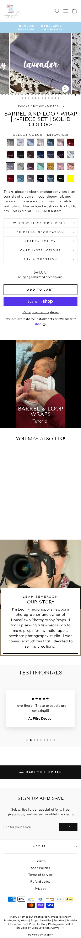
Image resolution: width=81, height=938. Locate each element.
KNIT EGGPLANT (60, 155)
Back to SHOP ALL (43, 772)
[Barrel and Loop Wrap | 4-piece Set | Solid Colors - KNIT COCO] (27, 509)
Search (40, 861)
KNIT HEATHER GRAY (10, 143)
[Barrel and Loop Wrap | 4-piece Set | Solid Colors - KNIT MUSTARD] (22, 517)
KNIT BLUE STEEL (50, 143)
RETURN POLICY (40, 241)
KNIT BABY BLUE (30, 143)
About (39, 846)
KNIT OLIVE (60, 178)
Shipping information (40, 232)
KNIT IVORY (70, 155)
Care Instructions (40, 250)
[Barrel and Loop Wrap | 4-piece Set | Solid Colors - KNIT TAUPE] (22, 521)
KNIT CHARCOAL (20, 155)
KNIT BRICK (70, 143)
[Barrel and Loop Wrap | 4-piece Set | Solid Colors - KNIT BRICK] (12, 509)
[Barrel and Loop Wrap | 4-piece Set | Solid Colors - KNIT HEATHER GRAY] (8, 505)
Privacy (40, 889)
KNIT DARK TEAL (40, 155)
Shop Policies (40, 868)
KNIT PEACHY (70, 167)
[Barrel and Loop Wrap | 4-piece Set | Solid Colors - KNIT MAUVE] (12, 517)
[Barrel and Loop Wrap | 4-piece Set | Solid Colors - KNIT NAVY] (27, 521)
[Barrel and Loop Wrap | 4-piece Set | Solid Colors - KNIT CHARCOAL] (22, 509)
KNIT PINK (60, 167)
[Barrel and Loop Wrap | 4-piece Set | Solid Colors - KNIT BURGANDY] (17, 509)
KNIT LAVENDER (10, 167)
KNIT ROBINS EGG (20, 178)
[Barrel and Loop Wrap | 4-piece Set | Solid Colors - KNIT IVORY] (22, 513)
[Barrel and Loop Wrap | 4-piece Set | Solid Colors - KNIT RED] (12, 521)
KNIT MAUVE (30, 167)
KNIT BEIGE (40, 143)
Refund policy (40, 881)
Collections (36, 106)
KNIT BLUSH (60, 143)
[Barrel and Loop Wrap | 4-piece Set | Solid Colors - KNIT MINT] (17, 517)
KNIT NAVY (40, 178)
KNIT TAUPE (30, 178)
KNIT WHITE (20, 143)
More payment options (40, 312)
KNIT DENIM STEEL (50, 155)
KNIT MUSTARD (50, 167)
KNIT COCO (30, 155)
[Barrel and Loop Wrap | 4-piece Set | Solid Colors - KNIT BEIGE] (22, 505)
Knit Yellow (70, 178)
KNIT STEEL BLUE (50, 178)
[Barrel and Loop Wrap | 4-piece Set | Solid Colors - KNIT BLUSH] (8, 509)
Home (21, 106)
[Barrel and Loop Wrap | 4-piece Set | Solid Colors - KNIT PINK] (27, 517)
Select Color (40, 134)
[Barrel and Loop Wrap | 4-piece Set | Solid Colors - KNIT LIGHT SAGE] (8, 517)
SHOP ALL (54, 106)
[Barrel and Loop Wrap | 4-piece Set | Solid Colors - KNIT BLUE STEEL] (27, 505)
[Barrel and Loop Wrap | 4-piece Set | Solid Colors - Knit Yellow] (22, 525)
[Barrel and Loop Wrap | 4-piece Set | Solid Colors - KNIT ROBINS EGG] (17, 521)
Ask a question (40, 259)
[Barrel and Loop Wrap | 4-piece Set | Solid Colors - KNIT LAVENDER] (27, 513)
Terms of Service (40, 875)
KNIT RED (10, 178)
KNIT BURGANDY (10, 155)
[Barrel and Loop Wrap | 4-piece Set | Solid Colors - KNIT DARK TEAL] (8, 513)
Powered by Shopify (40, 934)
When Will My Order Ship (40, 223)
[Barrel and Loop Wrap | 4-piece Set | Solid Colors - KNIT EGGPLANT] (17, 513)
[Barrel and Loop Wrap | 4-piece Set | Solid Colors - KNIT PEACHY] (8, 521)
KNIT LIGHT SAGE (20, 167)
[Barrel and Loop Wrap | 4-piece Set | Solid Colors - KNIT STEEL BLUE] (12, 525)
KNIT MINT (40, 167)
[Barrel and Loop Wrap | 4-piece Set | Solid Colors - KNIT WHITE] (12, 505)
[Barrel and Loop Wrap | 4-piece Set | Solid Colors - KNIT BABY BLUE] (17, 505)
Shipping (24, 277)
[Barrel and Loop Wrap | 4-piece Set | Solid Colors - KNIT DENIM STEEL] (12, 513)
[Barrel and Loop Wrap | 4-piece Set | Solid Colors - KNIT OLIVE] (17, 525)
